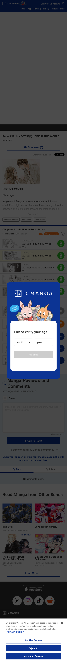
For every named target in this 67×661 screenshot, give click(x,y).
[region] (33, 639)
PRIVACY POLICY (15, 631)
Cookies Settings (33, 640)
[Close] (62, 623)
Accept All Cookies (33, 656)
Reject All (33, 648)
